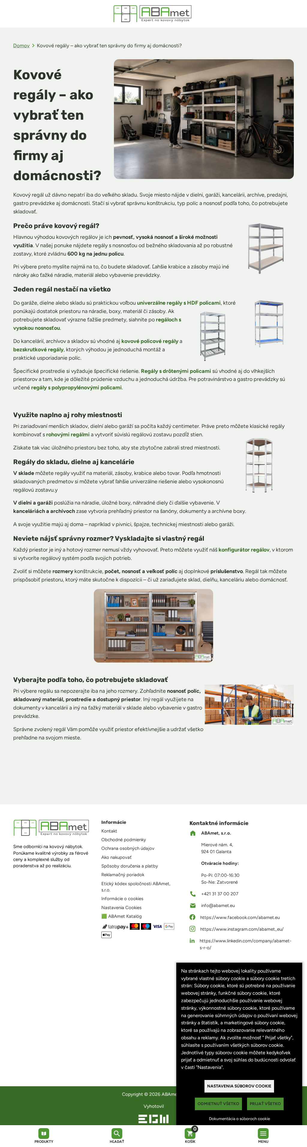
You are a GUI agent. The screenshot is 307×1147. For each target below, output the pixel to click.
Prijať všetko (265, 1103)
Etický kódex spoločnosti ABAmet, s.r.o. (135, 887)
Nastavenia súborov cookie (239, 1086)
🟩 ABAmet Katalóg (121, 916)
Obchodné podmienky (123, 839)
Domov (21, 45)
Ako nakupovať (116, 857)
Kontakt (109, 831)
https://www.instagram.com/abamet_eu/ (242, 929)
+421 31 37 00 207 (219, 894)
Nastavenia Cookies (121, 907)
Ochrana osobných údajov (127, 848)
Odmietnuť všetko (218, 1103)
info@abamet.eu (218, 905)
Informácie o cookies (122, 898)
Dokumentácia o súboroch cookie (239, 1118)
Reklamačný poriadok (122, 874)
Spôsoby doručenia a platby (129, 866)
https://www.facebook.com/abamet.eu (240, 917)
